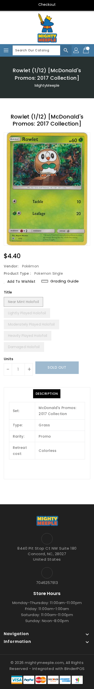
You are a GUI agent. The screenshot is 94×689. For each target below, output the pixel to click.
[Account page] (76, 50)
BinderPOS (74, 668)
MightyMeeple (47, 85)
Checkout (47, 4)
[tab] (46, 393)
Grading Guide (64, 281)
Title (8, 292)
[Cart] (86, 50)
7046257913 (47, 582)
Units (9, 359)
